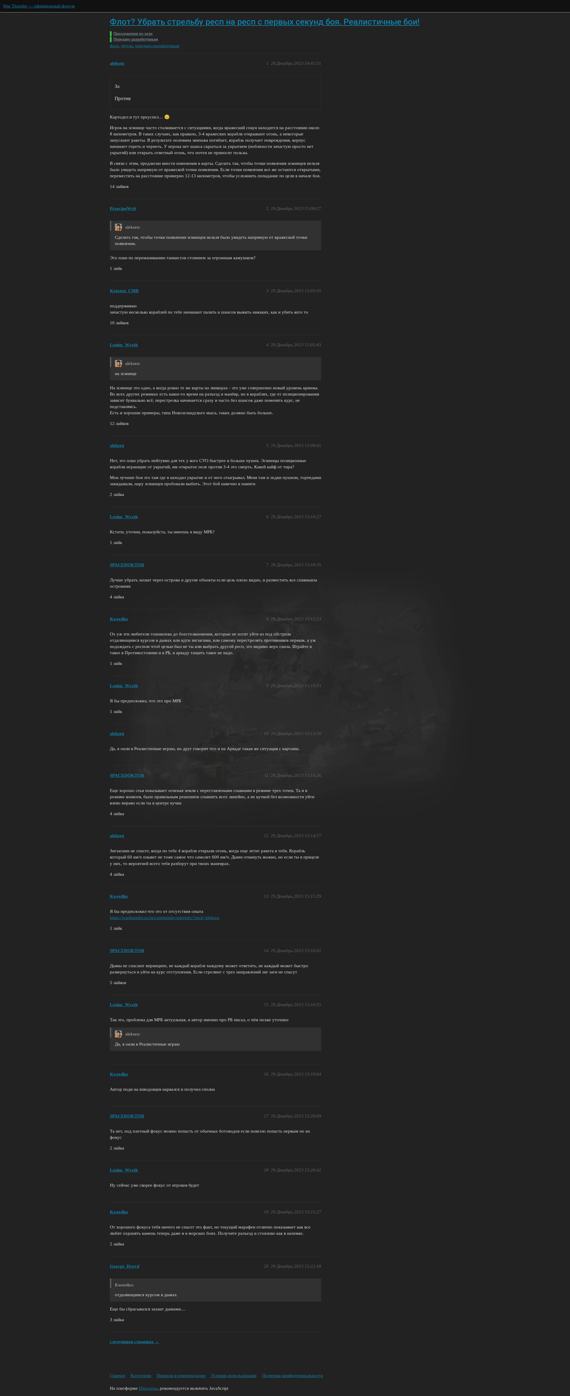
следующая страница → (134, 1341)
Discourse (148, 1388)
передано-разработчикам (157, 46)
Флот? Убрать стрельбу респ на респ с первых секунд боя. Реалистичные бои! (264, 22)
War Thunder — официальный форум (39, 6)
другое (127, 46)
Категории (141, 1375)
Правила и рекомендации (181, 1375)
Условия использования (233, 1375)
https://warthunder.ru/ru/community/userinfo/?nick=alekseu (164, 917)
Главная (117, 1375)
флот (114, 46)
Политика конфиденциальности (292, 1375)
